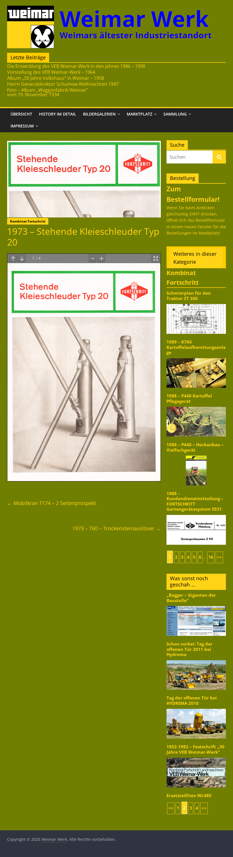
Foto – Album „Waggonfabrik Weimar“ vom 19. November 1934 (47, 92)
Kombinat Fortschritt (27, 221)
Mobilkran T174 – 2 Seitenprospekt (51, 503)
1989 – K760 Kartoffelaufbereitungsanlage (196, 347)
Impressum (22, 126)
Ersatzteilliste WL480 (189, 796)
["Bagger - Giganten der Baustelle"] (196, 606)
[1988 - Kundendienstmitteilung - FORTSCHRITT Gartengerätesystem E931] (196, 514)
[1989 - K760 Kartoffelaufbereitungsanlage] (196, 358)
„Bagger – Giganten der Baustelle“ (191, 597)
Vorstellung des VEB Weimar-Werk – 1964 (51, 72)
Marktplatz (139, 114)
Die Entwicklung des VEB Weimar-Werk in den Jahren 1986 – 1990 (76, 66)
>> (219, 557)
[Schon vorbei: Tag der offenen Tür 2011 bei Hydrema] (196, 660)
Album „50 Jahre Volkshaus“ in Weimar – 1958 (55, 78)
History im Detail (57, 114)
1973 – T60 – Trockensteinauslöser (116, 528)
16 (210, 557)
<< (170, 808)
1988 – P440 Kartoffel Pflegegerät (189, 398)
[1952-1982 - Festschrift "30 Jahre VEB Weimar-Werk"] (196, 757)
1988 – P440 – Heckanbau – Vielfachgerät (195, 447)
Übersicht (21, 114)
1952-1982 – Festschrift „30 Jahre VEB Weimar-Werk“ (195, 749)
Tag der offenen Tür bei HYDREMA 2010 (192, 700)
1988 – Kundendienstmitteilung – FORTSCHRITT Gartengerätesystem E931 (195, 501)
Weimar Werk (134, 18)
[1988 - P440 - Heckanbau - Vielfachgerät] (196, 455)
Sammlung (175, 114)
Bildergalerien (99, 114)
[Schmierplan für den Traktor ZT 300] (196, 304)
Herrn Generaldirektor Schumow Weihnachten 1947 (62, 84)
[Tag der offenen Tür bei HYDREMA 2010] (196, 708)
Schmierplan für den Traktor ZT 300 (189, 295)
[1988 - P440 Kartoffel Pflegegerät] (196, 406)
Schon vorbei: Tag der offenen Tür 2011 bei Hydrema (190, 649)
